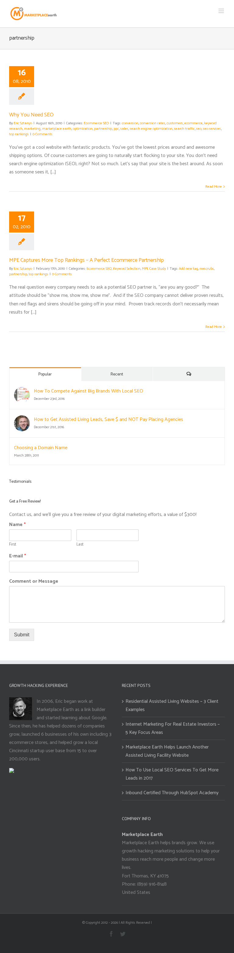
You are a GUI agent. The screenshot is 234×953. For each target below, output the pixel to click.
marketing (32, 129)
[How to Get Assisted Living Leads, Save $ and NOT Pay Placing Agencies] (22, 419)
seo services (212, 129)
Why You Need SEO (31, 114)
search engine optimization (151, 129)
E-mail (17, 556)
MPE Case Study (154, 269)
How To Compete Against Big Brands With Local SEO (88, 391)
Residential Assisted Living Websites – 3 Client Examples (172, 705)
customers (175, 123)
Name (17, 525)
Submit (21, 634)
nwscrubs (207, 269)
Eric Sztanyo (23, 123)
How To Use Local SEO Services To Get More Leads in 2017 (172, 774)
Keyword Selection (126, 269)
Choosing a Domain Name (40, 448)
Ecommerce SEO (96, 123)
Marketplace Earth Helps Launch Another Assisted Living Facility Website (167, 751)
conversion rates (152, 123)
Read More (213, 187)
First (12, 544)
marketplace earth (56, 129)
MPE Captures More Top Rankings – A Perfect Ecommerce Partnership (86, 260)
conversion (130, 123)
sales (124, 129)
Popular (45, 374)
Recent (117, 374)
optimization (83, 129)
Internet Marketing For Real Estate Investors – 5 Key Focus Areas (173, 728)
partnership (103, 129)
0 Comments (42, 134)
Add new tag (188, 269)
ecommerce (193, 123)
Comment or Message (33, 581)
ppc (116, 129)
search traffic (184, 129)
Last (79, 544)
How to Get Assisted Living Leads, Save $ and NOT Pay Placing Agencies (108, 419)
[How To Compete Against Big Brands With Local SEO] (22, 391)
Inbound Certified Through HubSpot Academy (172, 793)
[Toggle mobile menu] (221, 11)
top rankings (19, 134)
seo (198, 129)
